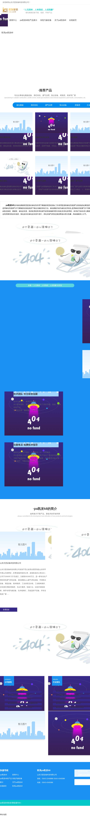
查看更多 (6, 610)
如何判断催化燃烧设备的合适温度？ (21, 707)
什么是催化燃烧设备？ (16, 691)
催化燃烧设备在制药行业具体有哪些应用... (23, 703)
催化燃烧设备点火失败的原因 (66, 691)
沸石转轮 (34, 105)
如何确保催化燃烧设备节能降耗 (19, 699)
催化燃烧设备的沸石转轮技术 (18, 695)
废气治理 (48, 105)
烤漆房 (77, 105)
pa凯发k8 (4, 20)
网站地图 (3, 814)
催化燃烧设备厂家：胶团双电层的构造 (70, 707)
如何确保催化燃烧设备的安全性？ (68, 695)
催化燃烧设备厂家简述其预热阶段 (68, 703)
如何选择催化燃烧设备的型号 (66, 699)
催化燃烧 (19, 105)
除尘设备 (63, 105)
